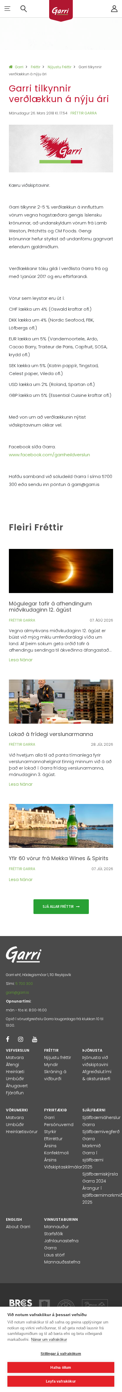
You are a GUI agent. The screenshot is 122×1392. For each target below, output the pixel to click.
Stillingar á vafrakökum (61, 1354)
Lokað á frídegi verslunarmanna (51, 734)
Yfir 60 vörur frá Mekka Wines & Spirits (58, 858)
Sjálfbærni (93, 1110)
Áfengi (12, 1065)
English (14, 1219)
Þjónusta (92, 1050)
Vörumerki (17, 1110)
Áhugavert (17, 1086)
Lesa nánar (21, 660)
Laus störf (54, 1255)
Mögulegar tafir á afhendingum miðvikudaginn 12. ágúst (50, 607)
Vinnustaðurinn (61, 1219)
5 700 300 (24, 983)
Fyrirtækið (55, 1110)
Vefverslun (17, 1050)
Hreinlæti (15, 1072)
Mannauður (56, 1227)
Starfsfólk (53, 1234)
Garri (19, 66)
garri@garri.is (17, 992)
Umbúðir (15, 1079)
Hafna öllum (60, 1368)
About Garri (18, 1227)
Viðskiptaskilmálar (63, 1167)
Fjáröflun (15, 1093)
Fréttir (35, 66)
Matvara (15, 1057)
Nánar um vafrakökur (49, 1339)
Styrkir (50, 1132)
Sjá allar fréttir (59, 906)
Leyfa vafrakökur (61, 1381)
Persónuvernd (58, 1125)
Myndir (51, 1065)
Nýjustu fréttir (59, 66)
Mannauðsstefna (62, 1262)
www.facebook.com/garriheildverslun (49, 455)
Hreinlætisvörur (22, 1132)
